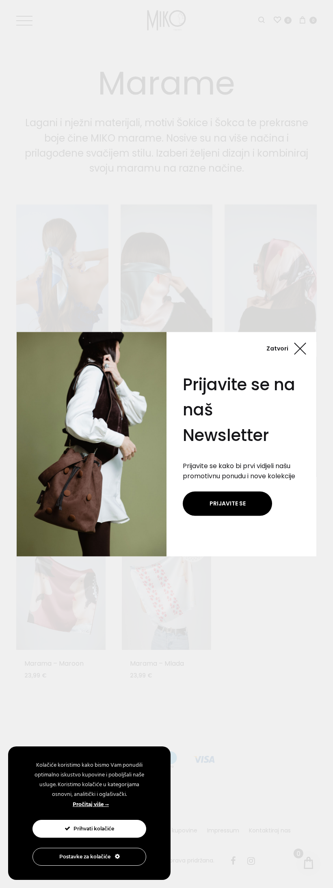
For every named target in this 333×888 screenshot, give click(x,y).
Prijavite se (228, 503)
